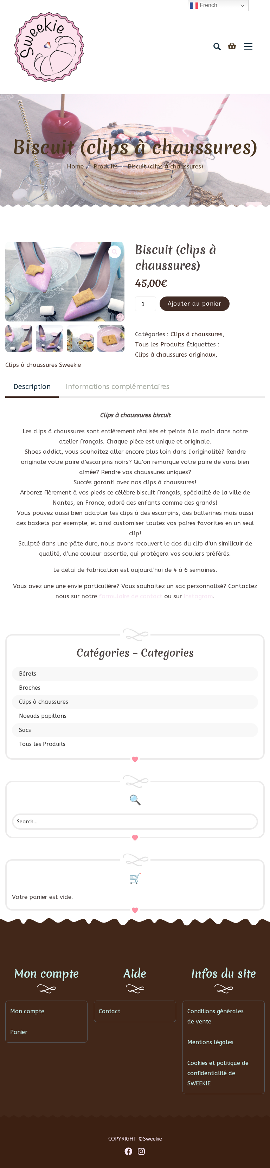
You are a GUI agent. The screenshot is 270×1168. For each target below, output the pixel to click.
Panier (18, 1032)
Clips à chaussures (43, 701)
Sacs (25, 730)
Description (32, 387)
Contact (109, 1011)
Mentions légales (210, 1042)
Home (75, 166)
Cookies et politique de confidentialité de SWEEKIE (218, 1073)
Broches (29, 687)
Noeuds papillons (42, 716)
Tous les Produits (42, 744)
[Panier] (232, 47)
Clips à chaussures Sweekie (43, 364)
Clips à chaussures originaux (175, 354)
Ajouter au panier (194, 303)
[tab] (32, 387)
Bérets (27, 673)
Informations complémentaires (117, 387)
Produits (109, 166)
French (207, 5)
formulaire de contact (130, 596)
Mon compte (27, 1011)
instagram (198, 596)
